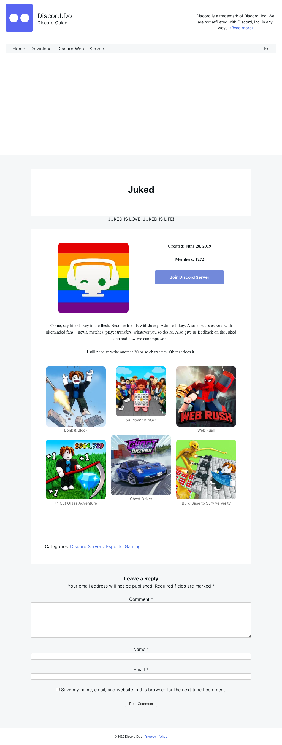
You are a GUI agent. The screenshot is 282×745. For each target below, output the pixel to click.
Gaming (133, 546)
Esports (114, 546)
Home (19, 48)
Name (141, 649)
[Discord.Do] (19, 30)
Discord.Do (54, 16)
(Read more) (241, 27)
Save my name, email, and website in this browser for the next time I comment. (143, 689)
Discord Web (70, 48)
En (266, 48)
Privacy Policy (155, 736)
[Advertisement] (141, 109)
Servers (97, 48)
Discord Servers (87, 546)
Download (41, 48)
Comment (141, 599)
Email (141, 669)
